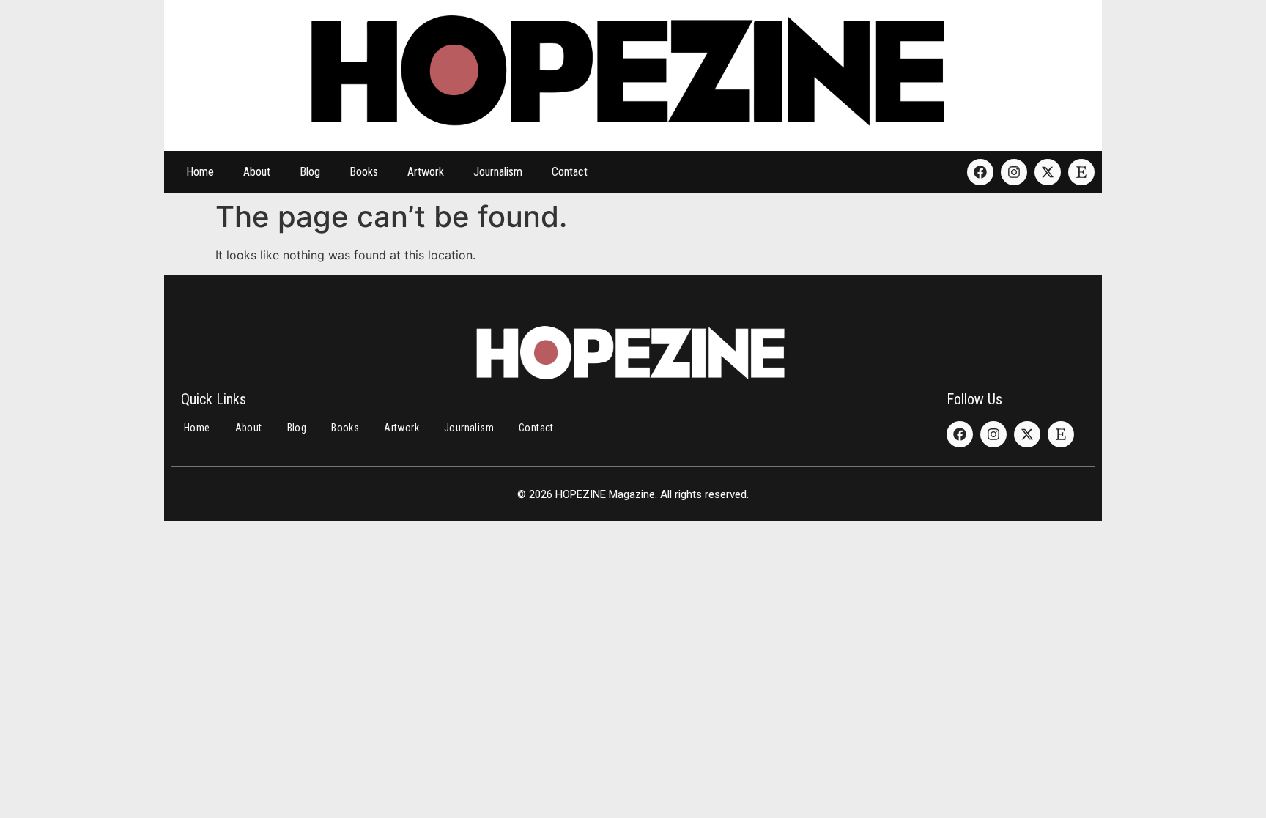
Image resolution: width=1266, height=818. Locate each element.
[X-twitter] (1047, 172)
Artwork (425, 172)
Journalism (497, 172)
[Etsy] (1081, 172)
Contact (570, 172)
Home (200, 172)
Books (363, 172)
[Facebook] (980, 172)
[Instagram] (1014, 172)
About (256, 172)
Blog (310, 172)
